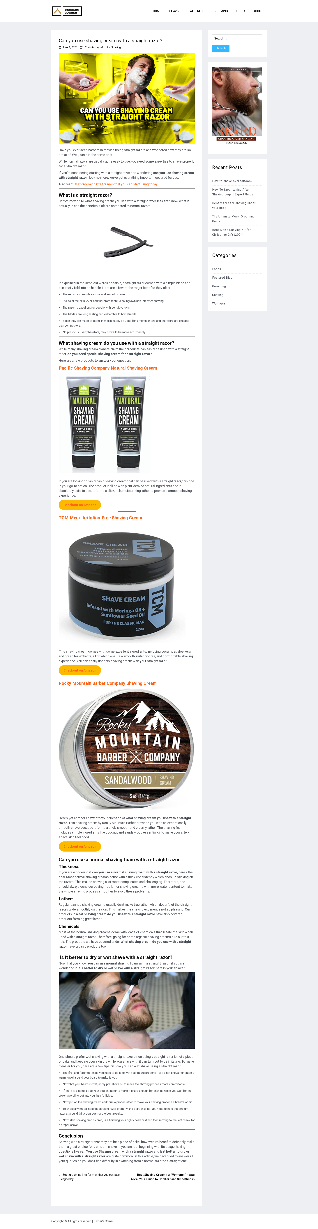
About (258, 11)
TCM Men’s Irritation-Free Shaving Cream (100, 517)
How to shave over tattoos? (232, 181)
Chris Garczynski (94, 47)
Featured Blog (222, 277)
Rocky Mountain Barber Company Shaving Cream (108, 683)
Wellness (197, 11)
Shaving (175, 11)
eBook (240, 11)
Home (157, 11)
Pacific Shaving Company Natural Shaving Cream (108, 368)
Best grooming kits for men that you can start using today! (116, 184)
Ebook (216, 269)
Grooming (220, 11)
